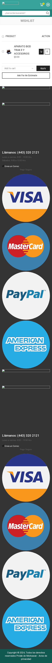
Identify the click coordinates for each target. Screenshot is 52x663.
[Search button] (47, 13)
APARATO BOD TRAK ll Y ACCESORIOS (22, 50)
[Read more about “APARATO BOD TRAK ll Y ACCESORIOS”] (41, 52)
